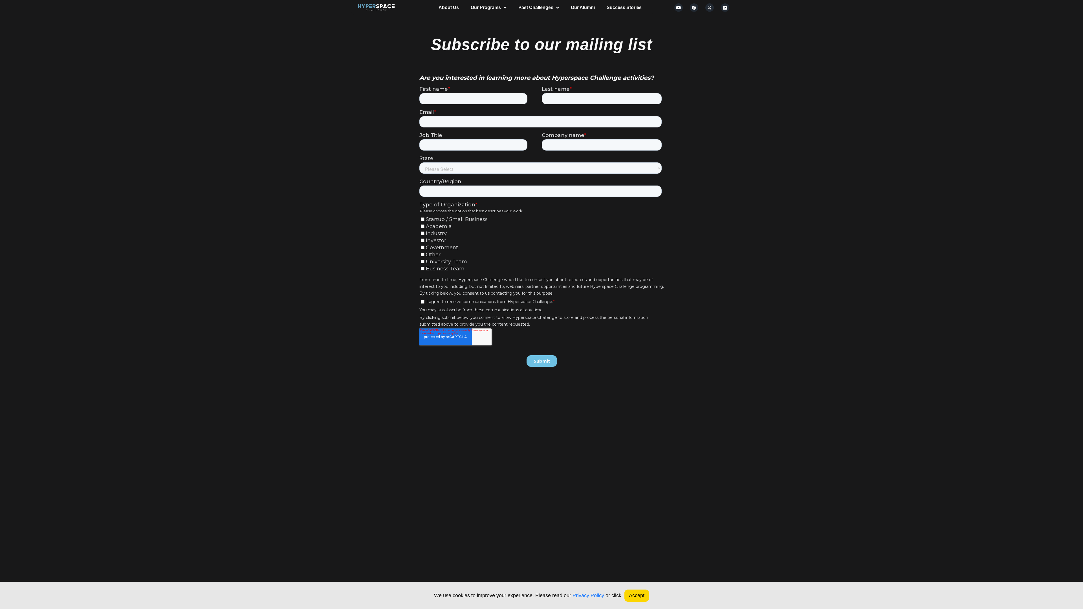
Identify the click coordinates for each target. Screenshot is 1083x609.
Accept (636, 595)
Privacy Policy (588, 595)
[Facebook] (694, 7)
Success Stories (624, 7)
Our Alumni (583, 7)
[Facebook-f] (427, 427)
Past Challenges (535, 7)
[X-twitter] (709, 7)
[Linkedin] (725, 7)
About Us (449, 7)
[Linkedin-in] (464, 427)
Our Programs (486, 7)
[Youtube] (678, 7)
